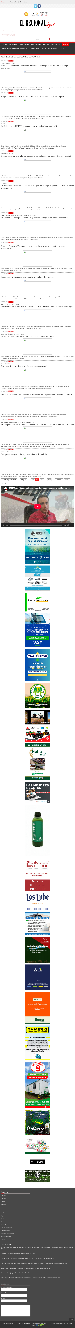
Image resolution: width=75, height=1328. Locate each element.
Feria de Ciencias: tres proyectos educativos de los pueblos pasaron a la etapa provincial (34, 66)
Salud (59, 44)
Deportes (27, 44)
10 (22, 480)
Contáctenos (23, 2)
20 (25, 480)
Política (21, 44)
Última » (66, 480)
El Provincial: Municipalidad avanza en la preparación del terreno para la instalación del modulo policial (30, 1278)
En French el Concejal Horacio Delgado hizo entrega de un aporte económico (34, 217)
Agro (32, 44)
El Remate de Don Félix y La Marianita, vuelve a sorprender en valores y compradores (25, 1268)
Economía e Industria (13, 48)
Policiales (14, 44)
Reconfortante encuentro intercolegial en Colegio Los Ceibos (27, 276)
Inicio (3, 2)
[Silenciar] (68, 525)
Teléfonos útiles (12, 2)
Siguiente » (59, 480)
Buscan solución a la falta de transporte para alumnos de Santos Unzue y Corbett (36, 155)
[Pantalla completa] (71, 525)
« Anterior (13, 480)
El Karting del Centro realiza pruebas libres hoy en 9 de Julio (18, 1254)
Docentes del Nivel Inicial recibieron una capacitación (24, 366)
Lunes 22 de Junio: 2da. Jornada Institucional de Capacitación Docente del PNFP (36, 394)
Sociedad (3, 48)
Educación (65, 44)
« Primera (5, 480)
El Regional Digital (26, 1323)
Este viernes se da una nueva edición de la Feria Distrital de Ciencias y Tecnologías (37, 306)
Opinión (62, 48)
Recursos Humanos (53, 48)
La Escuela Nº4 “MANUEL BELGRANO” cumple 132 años (27, 336)
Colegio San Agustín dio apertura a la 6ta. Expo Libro (24, 454)
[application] (37, 506)
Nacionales (38, 44)
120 (49, 480)
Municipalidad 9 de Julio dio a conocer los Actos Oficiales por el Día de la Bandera (37, 424)
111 (33, 480)
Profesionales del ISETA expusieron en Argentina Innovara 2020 (29, 126)
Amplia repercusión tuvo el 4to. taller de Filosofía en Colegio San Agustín (33, 96)
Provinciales (46, 44)
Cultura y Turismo (41, 48)
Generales (8, 44)
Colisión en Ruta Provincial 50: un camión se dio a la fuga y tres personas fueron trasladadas (27, 1258)
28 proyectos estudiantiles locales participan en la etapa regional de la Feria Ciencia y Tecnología (37, 186)
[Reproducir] (3, 525)
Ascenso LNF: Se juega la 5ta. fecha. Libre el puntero (16, 1273)
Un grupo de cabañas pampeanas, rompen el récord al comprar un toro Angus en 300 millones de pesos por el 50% (34, 1263)
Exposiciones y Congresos (27, 48)
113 (42, 480)
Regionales (54, 44)
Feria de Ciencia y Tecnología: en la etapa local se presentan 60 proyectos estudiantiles (33, 247)
